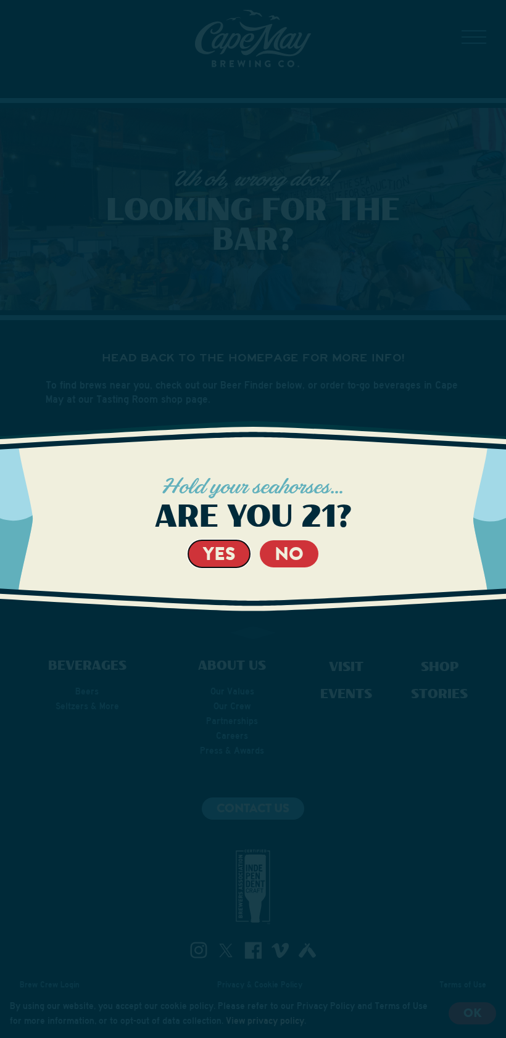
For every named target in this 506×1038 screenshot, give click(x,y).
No (289, 553)
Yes (219, 553)
